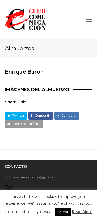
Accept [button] (63, 211)
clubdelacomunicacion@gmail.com (31, 177)
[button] (89, 19)
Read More (82, 211)
